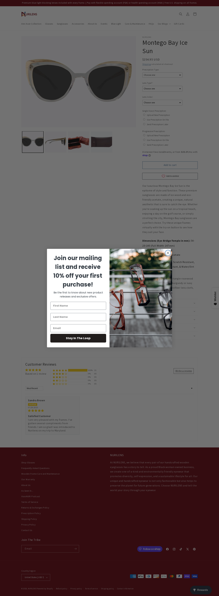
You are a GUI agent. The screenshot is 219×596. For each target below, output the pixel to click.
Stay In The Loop (78, 338)
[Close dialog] (168, 253)
